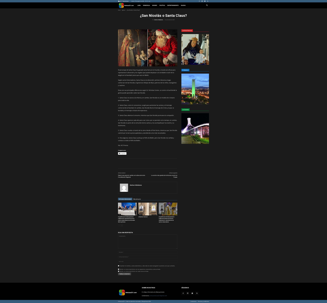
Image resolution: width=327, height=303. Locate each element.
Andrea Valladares (158, 19)
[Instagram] (202, 1)
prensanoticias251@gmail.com (158, 295)
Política (162, 5)
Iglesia (183, 5)
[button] (207, 5)
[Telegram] (205, 1)
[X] (207, 1)
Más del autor (137, 199)
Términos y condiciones (203, 301)
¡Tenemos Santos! (143, 216)
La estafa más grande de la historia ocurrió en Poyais (164, 176)
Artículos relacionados (125, 199)
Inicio (119, 10)
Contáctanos (193, 301)
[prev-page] (119, 225)
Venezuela (146, 5)
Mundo (154, 5)
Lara (139, 5)
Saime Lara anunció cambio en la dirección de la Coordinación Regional (131, 176)
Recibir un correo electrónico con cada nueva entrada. (134, 271)
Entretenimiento (173, 5)
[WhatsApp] (163, 23)
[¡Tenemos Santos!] (147, 209)
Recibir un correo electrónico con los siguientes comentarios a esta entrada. (140, 269)
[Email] (167, 23)
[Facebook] (199, 1)
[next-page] (122, 225)
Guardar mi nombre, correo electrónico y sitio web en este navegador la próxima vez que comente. (147, 266)
